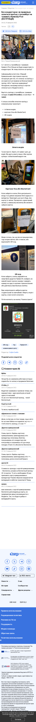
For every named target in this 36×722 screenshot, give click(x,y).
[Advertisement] (18, 526)
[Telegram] (9, 363)
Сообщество (23, 586)
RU (13, 26)
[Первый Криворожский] (19, 3)
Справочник (5, 595)
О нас (20, 581)
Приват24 (23, 345)
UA (9, 26)
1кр (14, 345)
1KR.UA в (11, 31)
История (4, 586)
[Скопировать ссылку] (26, 363)
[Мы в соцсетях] (7, 561)
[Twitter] (21, 363)
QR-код (5, 345)
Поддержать (6, 2)
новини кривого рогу (10, 348)
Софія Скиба (13, 352)
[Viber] (15, 363)
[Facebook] (3, 363)
